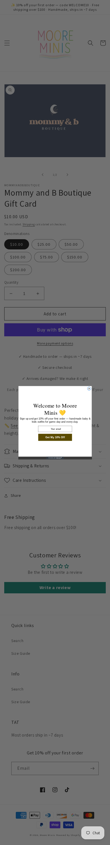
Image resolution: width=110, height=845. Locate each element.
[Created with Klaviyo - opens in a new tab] (55, 458)
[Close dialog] (89, 388)
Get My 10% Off (55, 437)
